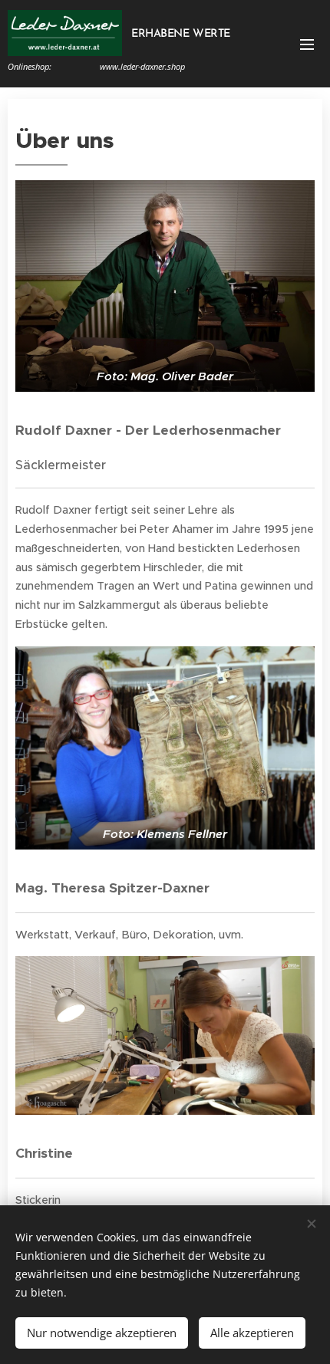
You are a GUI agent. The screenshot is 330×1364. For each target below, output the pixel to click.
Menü (307, 43)
